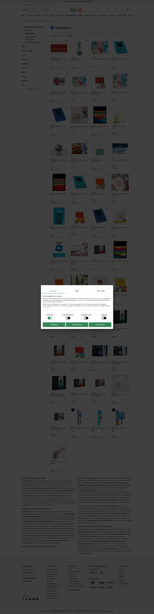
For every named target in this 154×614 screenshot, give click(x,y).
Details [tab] (77, 291)
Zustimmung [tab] (53, 291)
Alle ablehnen (54, 324)
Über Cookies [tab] (101, 291)
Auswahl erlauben (77, 324)
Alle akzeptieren (100, 324)
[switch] (68, 318)
